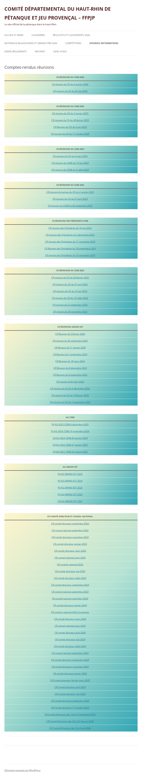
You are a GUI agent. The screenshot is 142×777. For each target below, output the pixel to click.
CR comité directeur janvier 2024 (70, 605)
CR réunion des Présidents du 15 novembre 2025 (70, 255)
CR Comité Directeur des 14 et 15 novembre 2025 (70, 714)
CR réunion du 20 (62, 340)
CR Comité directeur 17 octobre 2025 (70, 707)
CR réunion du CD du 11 (63, 133)
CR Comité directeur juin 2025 (70, 694)
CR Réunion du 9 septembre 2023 (70, 374)
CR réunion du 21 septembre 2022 (70, 304)
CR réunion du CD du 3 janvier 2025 (70, 113)
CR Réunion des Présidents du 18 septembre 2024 (70, 248)
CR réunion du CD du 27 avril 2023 (70, 198)
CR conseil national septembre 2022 (70, 530)
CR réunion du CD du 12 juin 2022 (70, 291)
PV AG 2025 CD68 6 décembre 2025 (70, 424)
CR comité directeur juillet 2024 (70, 646)
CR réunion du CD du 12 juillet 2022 (70, 298)
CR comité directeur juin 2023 (70, 571)
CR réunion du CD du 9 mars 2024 (70, 156)
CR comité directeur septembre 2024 (70, 659)
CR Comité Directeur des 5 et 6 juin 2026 (70, 728)
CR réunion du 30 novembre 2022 (70, 311)
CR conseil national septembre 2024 (70, 653)
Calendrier (38, 35)
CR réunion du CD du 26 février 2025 (70, 120)
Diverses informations (103, 43)
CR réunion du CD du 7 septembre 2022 (70, 402)
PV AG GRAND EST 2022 (70, 494)
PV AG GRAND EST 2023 (70, 487)
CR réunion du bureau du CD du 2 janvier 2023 (70, 192)
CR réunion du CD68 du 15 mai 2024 (70, 163)
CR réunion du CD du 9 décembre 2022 (70, 388)
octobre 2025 (82, 133)
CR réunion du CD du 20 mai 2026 (70, 91)
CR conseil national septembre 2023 (70, 591)
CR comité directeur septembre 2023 (70, 584)
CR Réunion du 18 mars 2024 (70, 361)
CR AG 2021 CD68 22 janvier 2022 (70, 451)
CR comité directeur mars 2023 (70, 550)
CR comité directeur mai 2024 (70, 639)
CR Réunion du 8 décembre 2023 (70, 368)
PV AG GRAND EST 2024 (70, 480)
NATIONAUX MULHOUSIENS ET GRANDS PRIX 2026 (30, 43)
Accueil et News (13, 35)
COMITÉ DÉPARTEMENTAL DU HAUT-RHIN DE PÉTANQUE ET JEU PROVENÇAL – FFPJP (57, 13)
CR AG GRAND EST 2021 (70, 501)
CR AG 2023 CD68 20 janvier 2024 (70, 438)
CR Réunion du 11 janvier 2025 (70, 347)
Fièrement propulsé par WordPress (22, 770)
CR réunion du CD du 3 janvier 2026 (70, 84)
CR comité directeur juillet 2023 (70, 578)
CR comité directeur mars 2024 (70, 619)
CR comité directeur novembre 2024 (70, 666)
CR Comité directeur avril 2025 (70, 687)
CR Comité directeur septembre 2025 (70, 700)
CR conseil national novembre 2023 (70, 598)
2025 (85, 340)
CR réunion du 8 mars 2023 (70, 381)
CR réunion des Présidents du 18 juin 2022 (70, 228)
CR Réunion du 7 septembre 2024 (70, 354)
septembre (76, 340)
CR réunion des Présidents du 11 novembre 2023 (70, 241)
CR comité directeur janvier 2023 (70, 544)
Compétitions (73, 43)
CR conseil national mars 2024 (70, 625)
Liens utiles (60, 51)
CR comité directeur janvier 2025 (70, 673)
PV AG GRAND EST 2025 (70, 474)
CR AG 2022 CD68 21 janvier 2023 (70, 444)
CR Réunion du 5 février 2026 (70, 334)
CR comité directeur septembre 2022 (70, 523)
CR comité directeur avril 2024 (70, 632)
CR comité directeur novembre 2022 (70, 537)
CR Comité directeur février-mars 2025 (70, 680)
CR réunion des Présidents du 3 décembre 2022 (70, 234)
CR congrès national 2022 (70, 564)
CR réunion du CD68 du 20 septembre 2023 (70, 205)
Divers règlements (15, 51)
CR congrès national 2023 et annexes (70, 612)
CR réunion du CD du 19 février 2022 (70, 395)
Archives (40, 51)
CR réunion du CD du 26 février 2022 (70, 277)
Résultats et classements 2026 (71, 35)
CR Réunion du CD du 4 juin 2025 (70, 127)
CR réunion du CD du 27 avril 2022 (70, 284)
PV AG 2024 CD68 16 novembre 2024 (70, 431)
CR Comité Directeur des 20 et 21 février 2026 (70, 721)
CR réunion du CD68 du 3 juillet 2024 (70, 169)
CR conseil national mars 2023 (70, 557)
